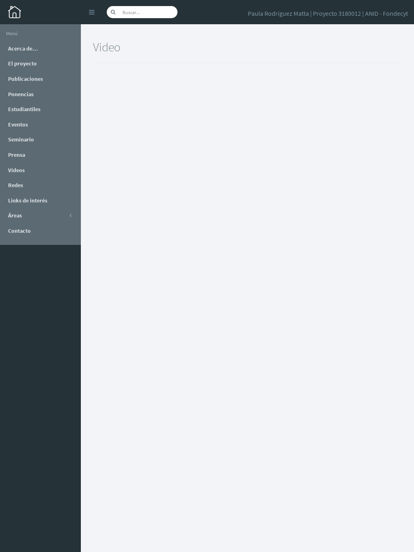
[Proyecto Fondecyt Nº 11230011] (40, 12)
